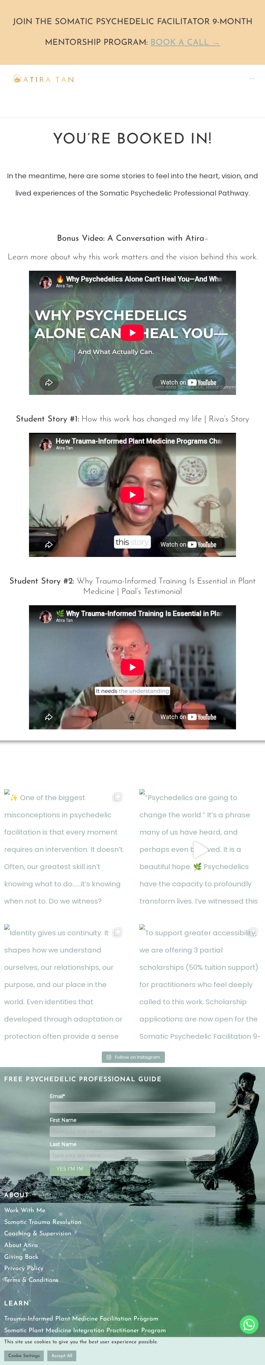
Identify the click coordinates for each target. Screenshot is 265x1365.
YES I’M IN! (70, 1169)
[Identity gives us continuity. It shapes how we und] (65, 985)
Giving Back (21, 1257)
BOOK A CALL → (185, 43)
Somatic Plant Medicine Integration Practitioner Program (85, 1331)
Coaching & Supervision (37, 1234)
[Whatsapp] (249, 1324)
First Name (63, 1120)
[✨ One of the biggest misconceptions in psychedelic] (65, 849)
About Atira (21, 1246)
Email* (57, 1096)
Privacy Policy (23, 1269)
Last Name (63, 1144)
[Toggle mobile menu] (252, 75)
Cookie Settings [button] (24, 1356)
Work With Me (24, 1211)
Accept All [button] (61, 1356)
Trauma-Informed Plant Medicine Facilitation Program (81, 1319)
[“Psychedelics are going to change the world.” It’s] (200, 849)
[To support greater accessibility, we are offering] (200, 985)
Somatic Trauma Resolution (42, 1222)
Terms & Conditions (31, 1280)
